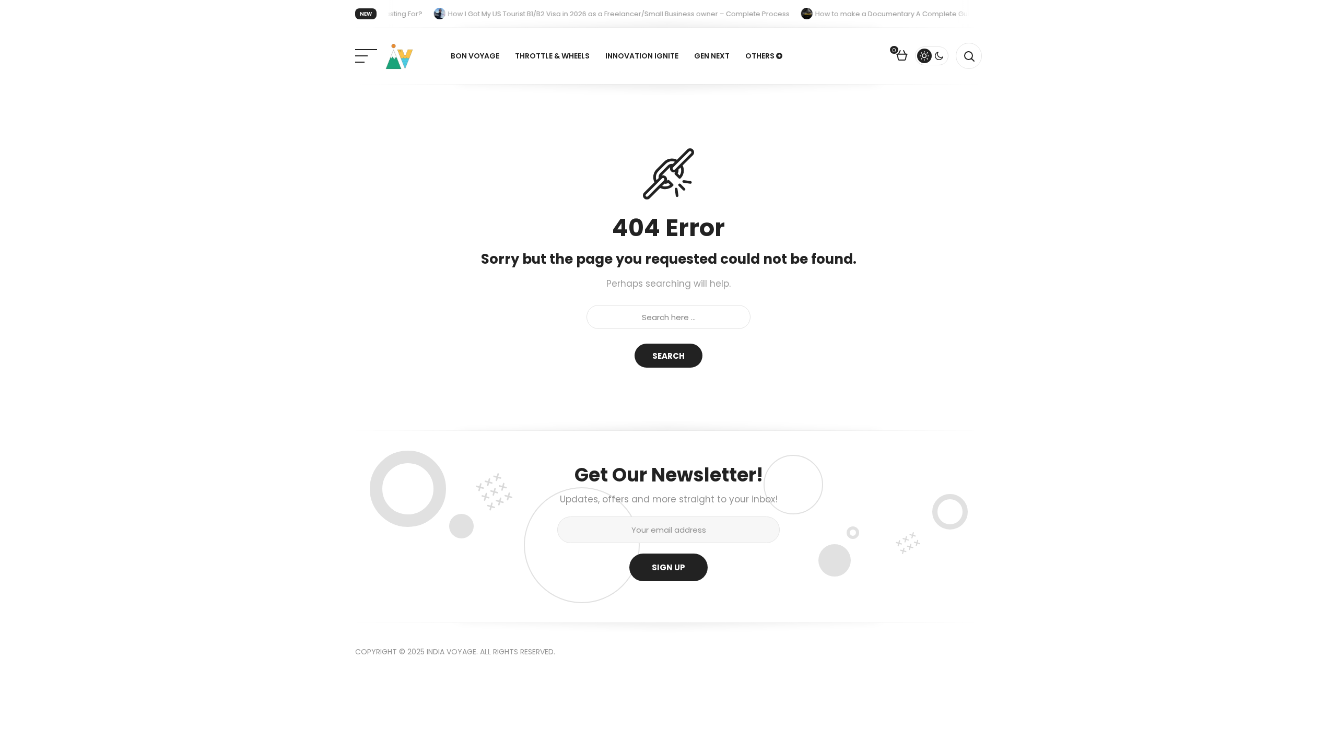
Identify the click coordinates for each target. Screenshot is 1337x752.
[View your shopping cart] (902, 57)
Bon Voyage (475, 56)
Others (760, 56)
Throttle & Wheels (552, 56)
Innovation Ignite (641, 56)
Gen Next (712, 56)
